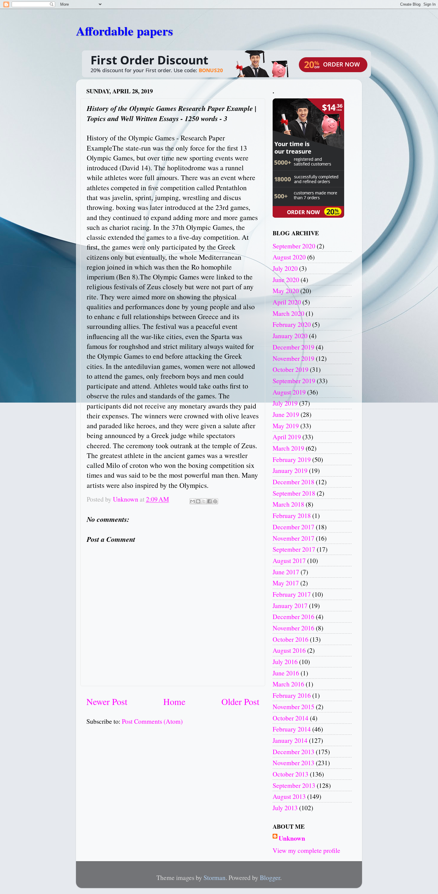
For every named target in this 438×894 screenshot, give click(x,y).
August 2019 (289, 392)
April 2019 (287, 436)
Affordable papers (124, 30)
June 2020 (286, 279)
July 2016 (285, 661)
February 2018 (292, 515)
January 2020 (290, 335)
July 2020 (285, 268)
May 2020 (286, 290)
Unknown (292, 838)
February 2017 (292, 594)
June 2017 (286, 571)
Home (174, 701)
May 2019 (286, 425)
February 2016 (292, 695)
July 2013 (285, 807)
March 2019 (288, 448)
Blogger (270, 877)
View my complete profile (306, 850)
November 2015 (293, 706)
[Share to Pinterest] (215, 501)
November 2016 (293, 628)
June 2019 (286, 414)
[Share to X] (204, 501)
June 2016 (286, 673)
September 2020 (294, 246)
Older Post (240, 701)
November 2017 (293, 538)
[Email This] (192, 501)
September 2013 (294, 785)
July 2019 (285, 403)
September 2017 (294, 549)
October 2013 (290, 774)
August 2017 (289, 560)
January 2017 (290, 605)
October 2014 (290, 718)
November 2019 (293, 358)
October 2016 (290, 639)
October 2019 (290, 369)
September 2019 (294, 380)
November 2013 (293, 762)
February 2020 (292, 324)
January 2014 (290, 740)
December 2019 (293, 347)
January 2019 (290, 470)
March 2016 (288, 684)
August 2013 (289, 796)
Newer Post (106, 701)
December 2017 (293, 526)
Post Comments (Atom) (152, 721)
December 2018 (293, 481)
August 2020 (289, 257)
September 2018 (294, 493)
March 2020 (288, 313)
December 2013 (293, 751)
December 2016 (293, 616)
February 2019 (292, 459)
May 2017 (286, 583)
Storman (215, 877)
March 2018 (288, 504)
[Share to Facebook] (209, 501)
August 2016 (289, 650)
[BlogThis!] (198, 501)
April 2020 (287, 302)
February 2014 (292, 729)
